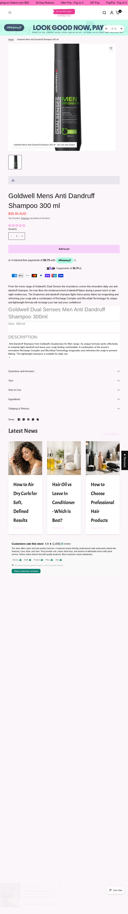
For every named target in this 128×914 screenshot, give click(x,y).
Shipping (25, 218)
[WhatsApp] (33, 419)
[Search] (104, 12)
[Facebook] (19, 419)
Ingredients (14, 399)
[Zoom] (111, 48)
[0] (117, 12)
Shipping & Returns (18, 408)
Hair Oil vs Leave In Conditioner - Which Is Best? (63, 502)
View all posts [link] (110, 434)
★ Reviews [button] (124, 460)
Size (10, 380)
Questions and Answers (21, 371)
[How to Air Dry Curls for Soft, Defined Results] (25, 458)
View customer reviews (26, 571)
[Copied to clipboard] (38, 419)
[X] (24, 419)
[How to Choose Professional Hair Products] (103, 458)
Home (11, 39)
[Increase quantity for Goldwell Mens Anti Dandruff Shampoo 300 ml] (22, 236)
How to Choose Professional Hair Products (102, 502)
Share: (11, 419)
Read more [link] (19, 528)
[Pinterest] (28, 419)
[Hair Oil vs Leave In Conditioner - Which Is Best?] (64, 458)
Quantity (12, 229)
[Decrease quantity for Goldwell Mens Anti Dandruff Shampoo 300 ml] (11, 236)
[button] (66, 882)
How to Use (14, 389)
